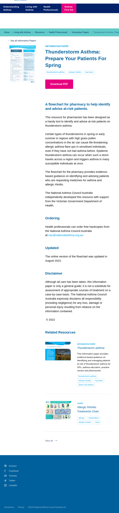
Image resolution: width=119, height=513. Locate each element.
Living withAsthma (31, 8)
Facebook (14, 471)
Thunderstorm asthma (90, 348)
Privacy (21, 507)
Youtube (13, 475)
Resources (40, 32)
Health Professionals (58, 32)
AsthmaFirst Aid (68, 8)
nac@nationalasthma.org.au (65, 235)
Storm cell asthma (86, 385)
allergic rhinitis (75, 72)
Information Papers (80, 32)
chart (97, 422)
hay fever (89, 72)
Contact (12, 466)
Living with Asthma (22, 32)
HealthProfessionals (51, 8)
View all (49, 440)
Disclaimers (9, 507)
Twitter (12, 480)
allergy (81, 418)
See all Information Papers (23, 41)
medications (94, 418)
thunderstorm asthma (55, 72)
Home (6, 32)
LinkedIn (13, 485)
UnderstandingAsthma (11, 8)
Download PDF (59, 84)
